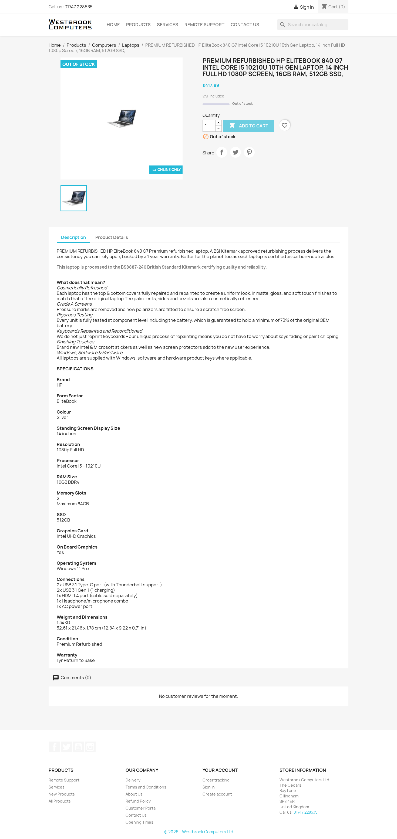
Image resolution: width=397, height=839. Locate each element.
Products (138, 25)
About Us (134, 794)
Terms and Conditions (146, 787)
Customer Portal (141, 808)
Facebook (54, 747)
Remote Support (204, 25)
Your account (220, 770)
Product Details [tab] (111, 237)
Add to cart (248, 125)
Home (113, 25)
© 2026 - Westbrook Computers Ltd (198, 832)
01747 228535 (79, 7)
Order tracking (216, 780)
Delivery (133, 780)
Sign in (209, 787)
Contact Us (245, 25)
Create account (217, 794)
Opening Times (139, 822)
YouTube (78, 747)
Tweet (235, 152)
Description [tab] (73, 237)
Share (221, 152)
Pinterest (249, 152)
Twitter (66, 747)
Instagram (90, 747)
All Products (60, 801)
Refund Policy (138, 801)
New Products (62, 794)
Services (167, 25)
